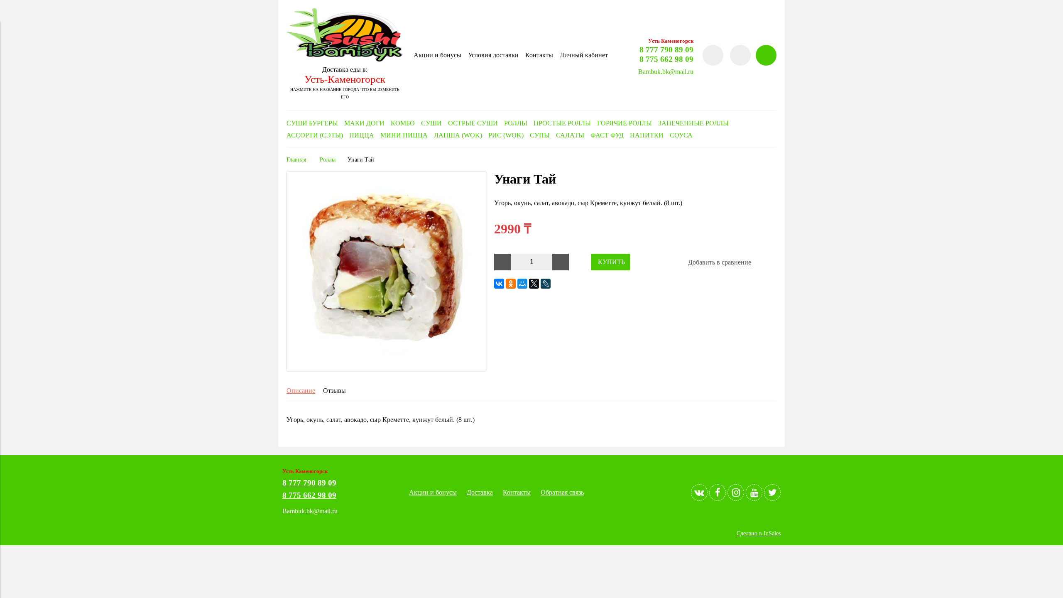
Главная (296, 159)
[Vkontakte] (699, 492)
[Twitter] (772, 492)
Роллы (328, 159)
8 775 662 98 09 (666, 59)
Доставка (480, 492)
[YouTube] (754, 492)
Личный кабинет (584, 55)
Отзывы (334, 390)
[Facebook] (717, 492)
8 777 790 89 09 (666, 49)
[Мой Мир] (522, 284)
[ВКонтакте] (499, 284)
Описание (301, 390)
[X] (534, 284)
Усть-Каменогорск (344, 79)
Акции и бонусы (437, 55)
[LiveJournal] (546, 284)
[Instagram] (735, 492)
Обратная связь (562, 492)
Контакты (539, 55)
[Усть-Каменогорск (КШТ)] (345, 59)
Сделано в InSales (759, 533)
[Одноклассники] (511, 284)
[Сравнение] (740, 55)
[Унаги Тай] (386, 368)
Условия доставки (493, 55)
